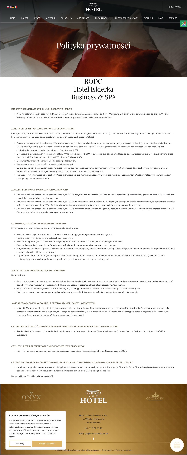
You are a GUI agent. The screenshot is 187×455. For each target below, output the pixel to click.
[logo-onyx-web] (31, 392)
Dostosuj (20, 443)
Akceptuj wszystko (47, 443)
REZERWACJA (175, 7)
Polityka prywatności (124, 450)
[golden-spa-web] (155, 392)
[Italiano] (16, 7)
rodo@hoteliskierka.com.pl (153, 311)
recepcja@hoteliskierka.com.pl (93, 433)
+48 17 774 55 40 (93, 428)
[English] (11, 7)
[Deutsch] (13, 7)
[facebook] (93, 439)
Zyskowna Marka (108, 450)
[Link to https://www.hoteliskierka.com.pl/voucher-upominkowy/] (177, 445)
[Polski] (8, 7)
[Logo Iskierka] (93, 3)
